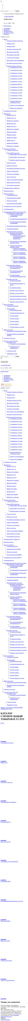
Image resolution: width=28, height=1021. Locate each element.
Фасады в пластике (12, 200)
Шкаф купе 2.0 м (11, 123)
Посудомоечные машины (13, 265)
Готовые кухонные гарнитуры (15, 40)
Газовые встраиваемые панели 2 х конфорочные (19, 261)
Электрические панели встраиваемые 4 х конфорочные (19, 237)
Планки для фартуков (12, 171)
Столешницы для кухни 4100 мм (12, 206)
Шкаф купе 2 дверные (13, 120)
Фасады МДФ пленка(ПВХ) (14, 203)
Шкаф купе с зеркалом (13, 146)
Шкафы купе (7, 113)
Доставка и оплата (9, 32)
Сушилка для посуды (12, 150)
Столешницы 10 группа (16, 87)
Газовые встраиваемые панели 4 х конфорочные (19, 253)
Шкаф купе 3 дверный (13, 129)
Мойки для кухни (8, 329)
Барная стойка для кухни (13, 182)
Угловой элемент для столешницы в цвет (15, 101)
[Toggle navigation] (1, 373)
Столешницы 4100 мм (16, 84)
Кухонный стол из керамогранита (15, 347)
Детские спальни (14, 318)
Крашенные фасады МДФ (14, 198)
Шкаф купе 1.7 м (11, 118)
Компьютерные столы (16, 310)
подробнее (3, 741)
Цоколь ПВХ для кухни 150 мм (18, 154)
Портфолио (7, 30)
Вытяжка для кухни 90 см (17, 290)
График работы (8, 19)
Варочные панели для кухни (14, 231)
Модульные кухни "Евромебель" (15, 60)
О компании (7, 28)
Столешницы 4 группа (16, 98)
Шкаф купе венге (11, 134)
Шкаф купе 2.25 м (11, 126)
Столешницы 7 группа (16, 73)
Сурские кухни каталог (13, 57)
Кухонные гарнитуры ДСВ (14, 49)
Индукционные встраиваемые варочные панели (18, 242)
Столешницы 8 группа (16, 76)
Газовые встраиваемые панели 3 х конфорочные (19, 257)
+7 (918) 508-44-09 (8, 16)
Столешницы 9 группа (16, 78)
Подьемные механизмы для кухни (16, 168)
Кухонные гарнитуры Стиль (14, 63)
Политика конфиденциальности (10, 1016)
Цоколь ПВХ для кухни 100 (17, 157)
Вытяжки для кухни (12, 279)
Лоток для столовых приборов (15, 179)
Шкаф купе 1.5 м (11, 115)
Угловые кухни (11, 46)
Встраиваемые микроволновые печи (16, 226)
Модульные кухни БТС (13, 52)
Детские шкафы (14, 315)
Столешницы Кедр (9, 209)
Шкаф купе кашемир (12, 143)
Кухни (5, 39)
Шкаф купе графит (12, 137)
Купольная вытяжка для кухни (18, 296)
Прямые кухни (11, 43)
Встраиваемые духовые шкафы (15, 213)
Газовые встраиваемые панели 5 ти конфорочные (20, 249)
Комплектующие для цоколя (17, 160)
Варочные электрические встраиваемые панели (16, 233)
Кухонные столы (11, 342)
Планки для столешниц (16, 108)
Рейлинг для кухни (12, 165)
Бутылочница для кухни (13, 185)
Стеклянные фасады (12, 195)
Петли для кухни (11, 177)
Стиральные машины (12, 228)
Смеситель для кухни (9, 338)
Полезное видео (8, 31)
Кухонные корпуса (9, 191)
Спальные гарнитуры (12, 306)
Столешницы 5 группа (16, 67)
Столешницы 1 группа (16, 81)
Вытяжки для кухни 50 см (17, 293)
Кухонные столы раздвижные (18, 344)
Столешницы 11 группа (16, 90)
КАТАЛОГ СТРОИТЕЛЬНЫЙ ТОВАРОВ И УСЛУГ (11, 708)
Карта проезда (7, 26)
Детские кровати (14, 321)
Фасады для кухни (9, 193)
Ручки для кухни (11, 163)
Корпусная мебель (8, 304)
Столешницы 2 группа (16, 92)
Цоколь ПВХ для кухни (13, 153)
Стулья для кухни (11, 351)
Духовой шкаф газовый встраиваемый (16, 215)
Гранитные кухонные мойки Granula (16, 331)
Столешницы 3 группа (16, 95)
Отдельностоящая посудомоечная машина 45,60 (18, 275)
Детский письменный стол (17, 313)
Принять (3, 1018)
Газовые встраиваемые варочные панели (16, 246)
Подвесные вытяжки (15, 280)
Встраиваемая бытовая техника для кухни (15, 212)
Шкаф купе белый (11, 132)
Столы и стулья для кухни (11, 341)
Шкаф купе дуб (11, 140)
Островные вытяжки (15, 287)
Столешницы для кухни (10, 111)
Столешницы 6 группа (16, 70)
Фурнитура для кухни (9, 148)
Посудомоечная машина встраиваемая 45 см (16, 271)
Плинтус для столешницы (17, 105)
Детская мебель (11, 308)
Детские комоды (14, 324)
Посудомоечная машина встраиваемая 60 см (16, 267)
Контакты (6, 34)
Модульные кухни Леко (13, 54)
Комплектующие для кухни (14, 66)
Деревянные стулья (12, 353)
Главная (3, 707)
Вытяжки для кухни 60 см (17, 301)
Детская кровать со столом (17, 327)
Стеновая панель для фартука (11, 188)
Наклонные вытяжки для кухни (18, 299)
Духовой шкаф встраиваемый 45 (18, 219)
